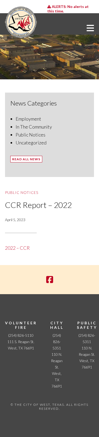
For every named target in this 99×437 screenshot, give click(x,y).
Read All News (26, 159)
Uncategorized (31, 142)
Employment (28, 119)
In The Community (34, 127)
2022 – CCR (17, 248)
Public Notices (30, 135)
